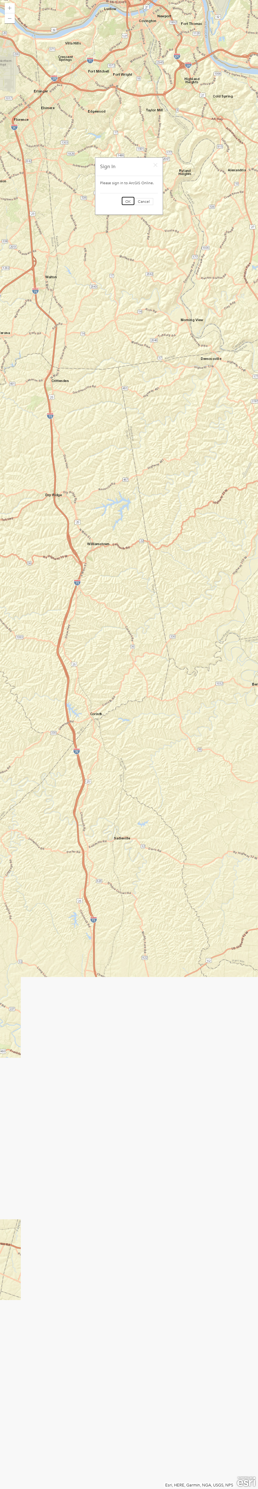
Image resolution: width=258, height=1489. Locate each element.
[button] (10, 8)
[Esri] (246, 1481)
